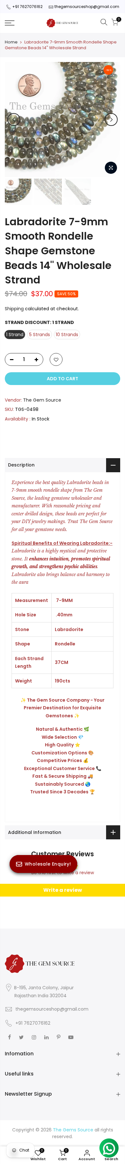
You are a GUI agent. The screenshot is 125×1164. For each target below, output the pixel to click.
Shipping (14, 308)
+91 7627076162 (27, 6)
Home (11, 42)
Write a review (62, 890)
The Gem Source (42, 400)
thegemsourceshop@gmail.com (86, 6)
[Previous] (13, 119)
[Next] (111, 119)
